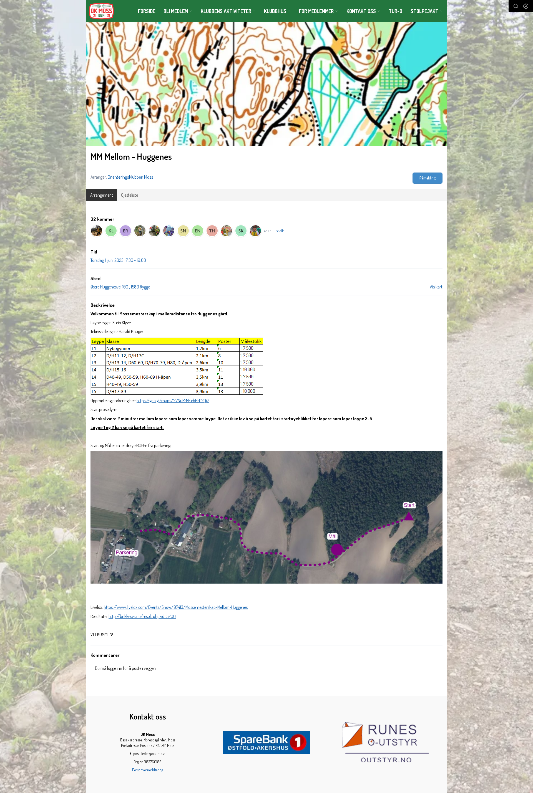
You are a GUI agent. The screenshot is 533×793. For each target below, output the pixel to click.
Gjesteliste (129, 195)
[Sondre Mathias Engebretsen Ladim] (226, 231)
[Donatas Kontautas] (140, 231)
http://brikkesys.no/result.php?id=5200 (142, 616)
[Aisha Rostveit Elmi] (154, 231)
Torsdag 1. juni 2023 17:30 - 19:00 (118, 260)
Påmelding (427, 178)
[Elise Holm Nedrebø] (198, 231)
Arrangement (101, 195)
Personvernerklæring (147, 769)
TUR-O (395, 11)
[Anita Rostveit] (169, 231)
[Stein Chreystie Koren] (241, 231)
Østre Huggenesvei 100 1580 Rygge (120, 287)
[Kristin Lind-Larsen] (111, 231)
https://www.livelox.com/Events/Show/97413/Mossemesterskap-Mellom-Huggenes (176, 607)
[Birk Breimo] (255, 231)
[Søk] (516, 6)
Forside (146, 11)
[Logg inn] (526, 6)
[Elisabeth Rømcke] (125, 231)
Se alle (280, 231)
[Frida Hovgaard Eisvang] (96, 231)
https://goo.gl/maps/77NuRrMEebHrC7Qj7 (173, 400)
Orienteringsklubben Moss (130, 177)
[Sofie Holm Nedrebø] (183, 231)
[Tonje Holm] (212, 231)
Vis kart (436, 287)
